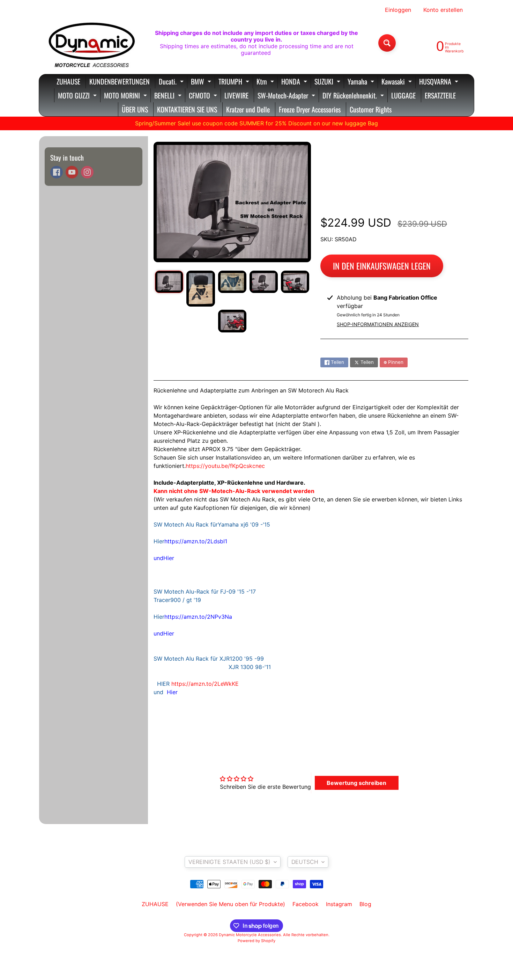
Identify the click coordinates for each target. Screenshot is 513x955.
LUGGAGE (403, 95)
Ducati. (172, 82)
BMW (202, 82)
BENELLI (168, 96)
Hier (168, 557)
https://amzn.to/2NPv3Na (198, 616)
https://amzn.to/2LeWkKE (205, 683)
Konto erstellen (443, 10)
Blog (365, 904)
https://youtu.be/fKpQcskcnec (225, 465)
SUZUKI (328, 82)
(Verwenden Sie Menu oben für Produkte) (230, 904)
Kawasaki (397, 82)
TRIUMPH (234, 82)
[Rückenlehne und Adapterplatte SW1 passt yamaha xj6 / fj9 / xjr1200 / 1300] (169, 282)
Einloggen (398, 10)
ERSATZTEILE (440, 95)
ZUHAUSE (68, 81)
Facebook (305, 904)
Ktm (266, 82)
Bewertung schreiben (356, 782)
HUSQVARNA (439, 82)
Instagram (339, 904)
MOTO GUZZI (78, 96)
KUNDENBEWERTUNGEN (119, 81)
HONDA (295, 82)
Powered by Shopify (256, 940)
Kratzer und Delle (248, 109)
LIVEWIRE (236, 95)
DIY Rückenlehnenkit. (354, 96)
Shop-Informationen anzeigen (378, 324)
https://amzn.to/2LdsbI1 (195, 541)
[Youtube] (72, 172)
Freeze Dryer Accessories (310, 109)
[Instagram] (87, 172)
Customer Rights (371, 109)
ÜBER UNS (135, 109)
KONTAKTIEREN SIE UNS (187, 109)
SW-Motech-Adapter (287, 96)
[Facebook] (56, 172)
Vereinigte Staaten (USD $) (229, 861)
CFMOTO (204, 96)
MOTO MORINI (126, 96)
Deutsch (304, 861)
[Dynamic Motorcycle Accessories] (91, 42)
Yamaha (362, 82)
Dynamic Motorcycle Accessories (250, 934)
